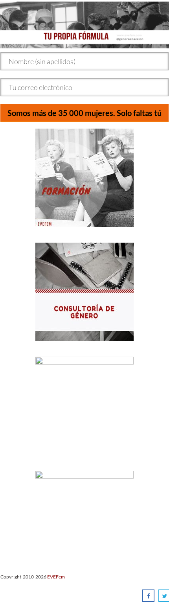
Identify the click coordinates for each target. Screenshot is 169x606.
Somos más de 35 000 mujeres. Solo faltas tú (84, 113)
